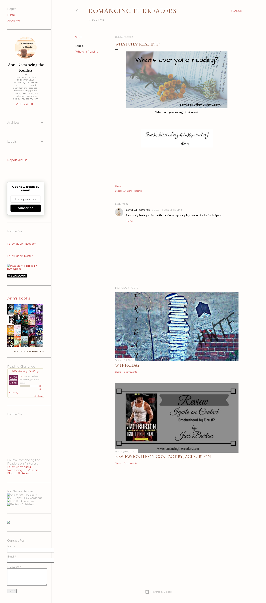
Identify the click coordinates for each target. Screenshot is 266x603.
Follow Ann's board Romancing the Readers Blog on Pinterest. (22, 470)
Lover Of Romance (138, 209)
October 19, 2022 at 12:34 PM (167, 210)
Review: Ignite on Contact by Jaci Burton (163, 456)
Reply (129, 220)
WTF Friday (127, 365)
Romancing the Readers (132, 10)
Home (11, 14)
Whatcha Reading (86, 51)
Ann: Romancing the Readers (26, 67)
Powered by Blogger (161, 591)
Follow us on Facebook (21, 243)
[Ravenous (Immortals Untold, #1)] (11, 323)
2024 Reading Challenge (26, 371)
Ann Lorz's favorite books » (28, 351)
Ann (22, 376)
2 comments (130, 371)
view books (38, 396)
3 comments (130, 463)
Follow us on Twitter (20, 256)
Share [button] (79, 37)
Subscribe (25, 208)
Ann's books (18, 298)
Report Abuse (17, 160)
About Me (97, 19)
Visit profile (25, 104)
